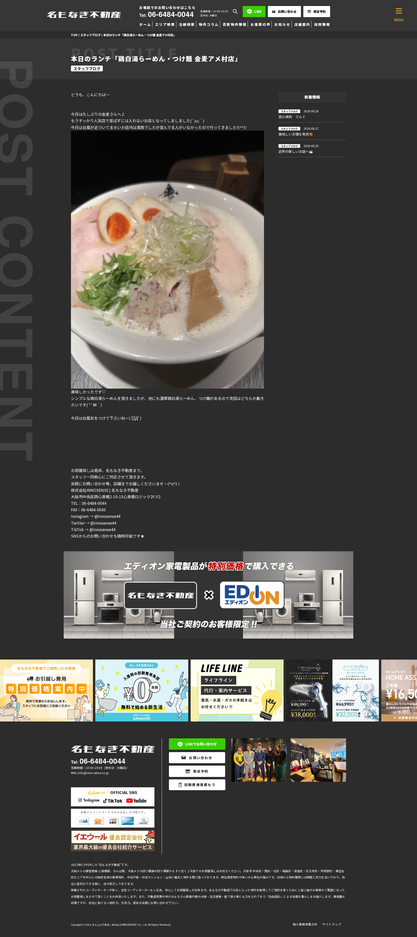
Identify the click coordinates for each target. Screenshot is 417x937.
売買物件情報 (235, 24)
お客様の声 (260, 24)
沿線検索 (187, 24)
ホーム (145, 24)
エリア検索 (165, 24)
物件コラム (209, 24)
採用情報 (322, 24)
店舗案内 (302, 24)
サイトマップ (331, 924)
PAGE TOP (403, 904)
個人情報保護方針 (305, 924)
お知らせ (282, 24)
